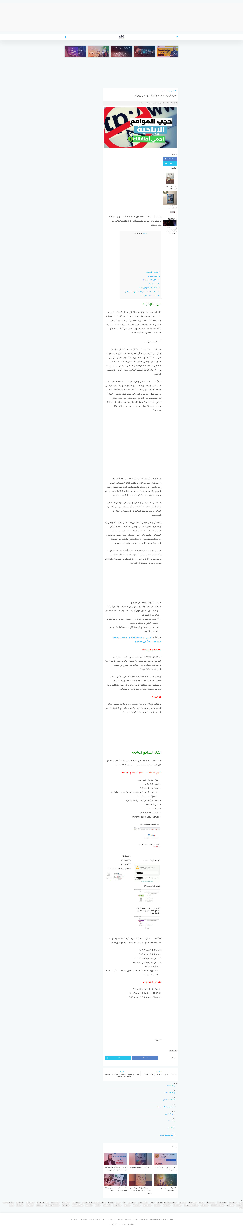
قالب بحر (111, 1224)
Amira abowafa (171, 103)
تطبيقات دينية (54, 1202)
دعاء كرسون (230, 1205)
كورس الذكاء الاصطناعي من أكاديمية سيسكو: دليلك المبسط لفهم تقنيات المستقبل (75, 53)
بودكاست (110, 1202)
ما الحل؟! (154, 284)
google (240, 1202)
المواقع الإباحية (151, 280)
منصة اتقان (19, 1205)
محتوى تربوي (65, 1205)
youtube (201, 1202)
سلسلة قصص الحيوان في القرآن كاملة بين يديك (98, 54)
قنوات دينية (127, 1205)
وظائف (11, 1205)
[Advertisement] (121, 17)
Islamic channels (221, 1202)
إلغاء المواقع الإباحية (149, 288)
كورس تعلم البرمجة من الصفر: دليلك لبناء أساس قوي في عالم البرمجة (167, 54)
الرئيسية (171, 1219)
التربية (151, 1202)
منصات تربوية (29, 1205)
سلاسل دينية (204, 1205)
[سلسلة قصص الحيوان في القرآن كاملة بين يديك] (98, 51)
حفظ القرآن (239, 1205)
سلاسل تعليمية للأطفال (217, 1205)
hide (145, 234)
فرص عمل (156, 1205)
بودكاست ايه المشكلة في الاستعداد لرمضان (94, 1202)
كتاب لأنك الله (106, 1205)
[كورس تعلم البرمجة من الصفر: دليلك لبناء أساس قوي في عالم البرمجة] (167, 51)
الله (124, 1202)
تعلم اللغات (169, 1121)
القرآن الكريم (131, 1202)
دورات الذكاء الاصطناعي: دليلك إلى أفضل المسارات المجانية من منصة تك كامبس (144, 53)
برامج (118, 1202)
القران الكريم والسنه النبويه (165, 1107)
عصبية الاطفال (177, 1205)
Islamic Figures (168, 1092)
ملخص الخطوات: (150, 296)
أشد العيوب (153, 276)
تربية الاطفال (65, 1202)
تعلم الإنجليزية (29, 1202)
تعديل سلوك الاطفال (42, 1202)
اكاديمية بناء (182, 1202)
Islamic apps (169, 1085)
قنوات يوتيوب (117, 1205)
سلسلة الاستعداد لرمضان (190, 1205)
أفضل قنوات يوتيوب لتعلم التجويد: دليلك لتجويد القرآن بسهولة (121, 54)
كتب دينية (97, 1205)
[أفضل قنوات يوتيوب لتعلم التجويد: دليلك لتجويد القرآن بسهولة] (121, 51)
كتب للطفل (88, 1205)
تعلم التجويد (20, 1202)
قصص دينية (136, 1205)
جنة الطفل (170, 1128)
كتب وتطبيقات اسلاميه (168, 91)
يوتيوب (240, 1208)
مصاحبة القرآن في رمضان (52, 1205)
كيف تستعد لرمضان (77, 1205)
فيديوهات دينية (146, 1205)
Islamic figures (210, 1202)
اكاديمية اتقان (192, 1202)
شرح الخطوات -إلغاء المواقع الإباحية (142, 292)
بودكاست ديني (169, 1114)
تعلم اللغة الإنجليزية (8, 1202)
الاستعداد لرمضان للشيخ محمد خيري (166, 1202)
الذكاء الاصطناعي (168, 1100)
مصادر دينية (39, 1205)
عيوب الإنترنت (153, 272)
